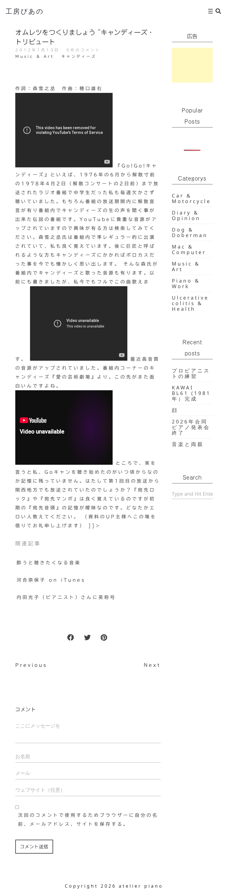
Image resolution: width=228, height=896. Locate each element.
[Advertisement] (192, 65)
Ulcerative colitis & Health (190, 303)
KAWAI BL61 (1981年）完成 (191, 393)
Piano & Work (186, 283)
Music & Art (34, 56)
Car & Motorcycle (191, 198)
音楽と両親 (188, 444)
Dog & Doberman (190, 232)
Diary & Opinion (186, 215)
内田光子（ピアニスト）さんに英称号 (66, 597)
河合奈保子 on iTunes (51, 580)
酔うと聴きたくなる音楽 (49, 562)
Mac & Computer (189, 249)
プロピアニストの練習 (191, 373)
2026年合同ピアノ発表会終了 (191, 427)
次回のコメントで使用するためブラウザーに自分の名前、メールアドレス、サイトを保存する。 (88, 819)
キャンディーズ (78, 56)
